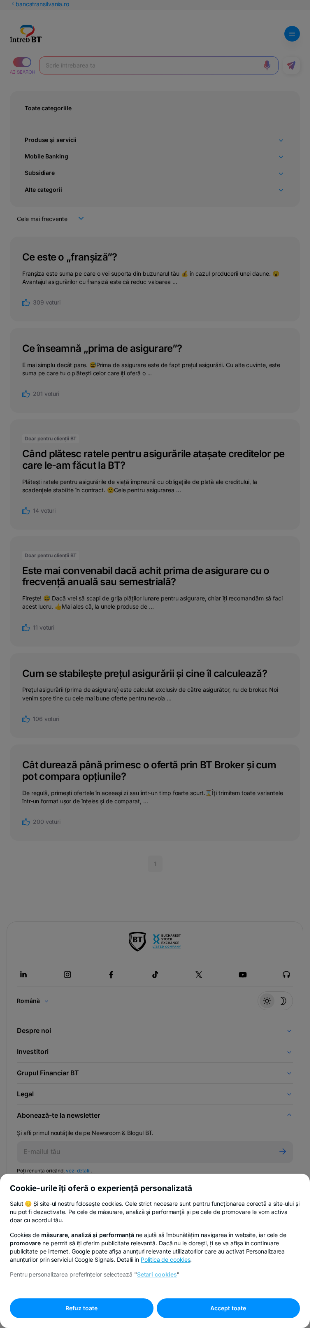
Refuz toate (81, 1308)
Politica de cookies (165, 1259)
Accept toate (228, 1308)
